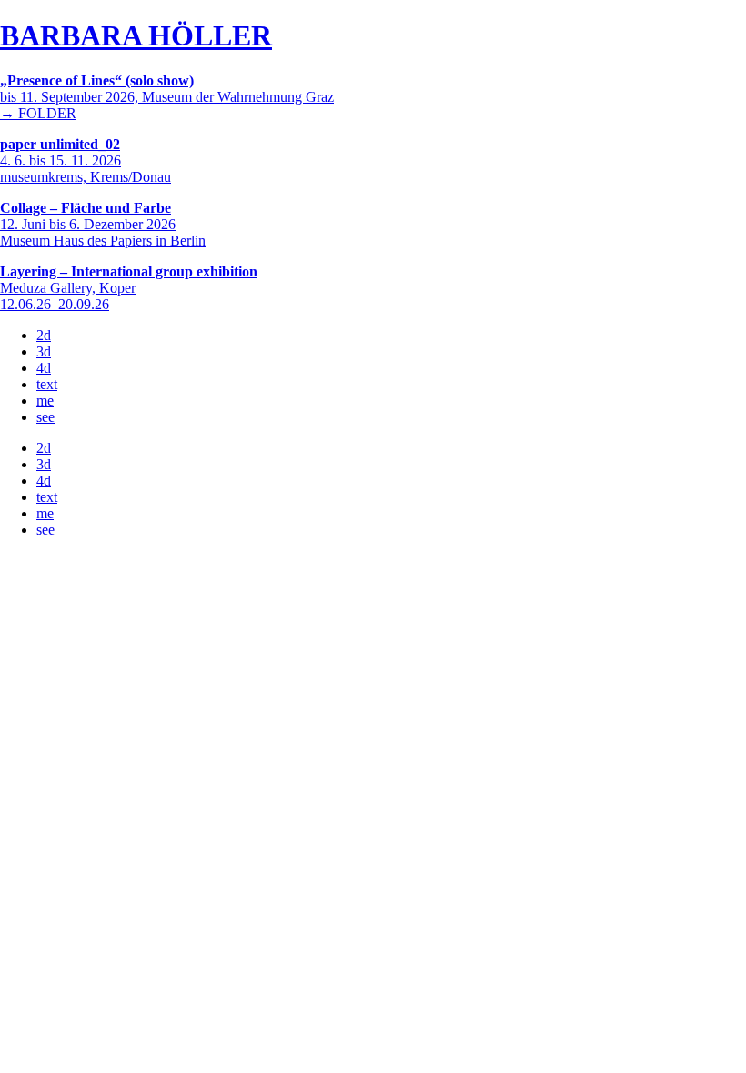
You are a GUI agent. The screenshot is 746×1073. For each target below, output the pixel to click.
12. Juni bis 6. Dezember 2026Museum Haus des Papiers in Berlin (103, 224)
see (45, 417)
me (45, 400)
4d (43, 368)
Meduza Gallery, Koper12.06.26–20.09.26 (128, 288)
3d (43, 351)
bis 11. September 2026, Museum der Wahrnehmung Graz (167, 89)
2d (43, 335)
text (46, 384)
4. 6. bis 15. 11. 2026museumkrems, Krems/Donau (85, 160)
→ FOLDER (38, 113)
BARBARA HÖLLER (136, 35)
